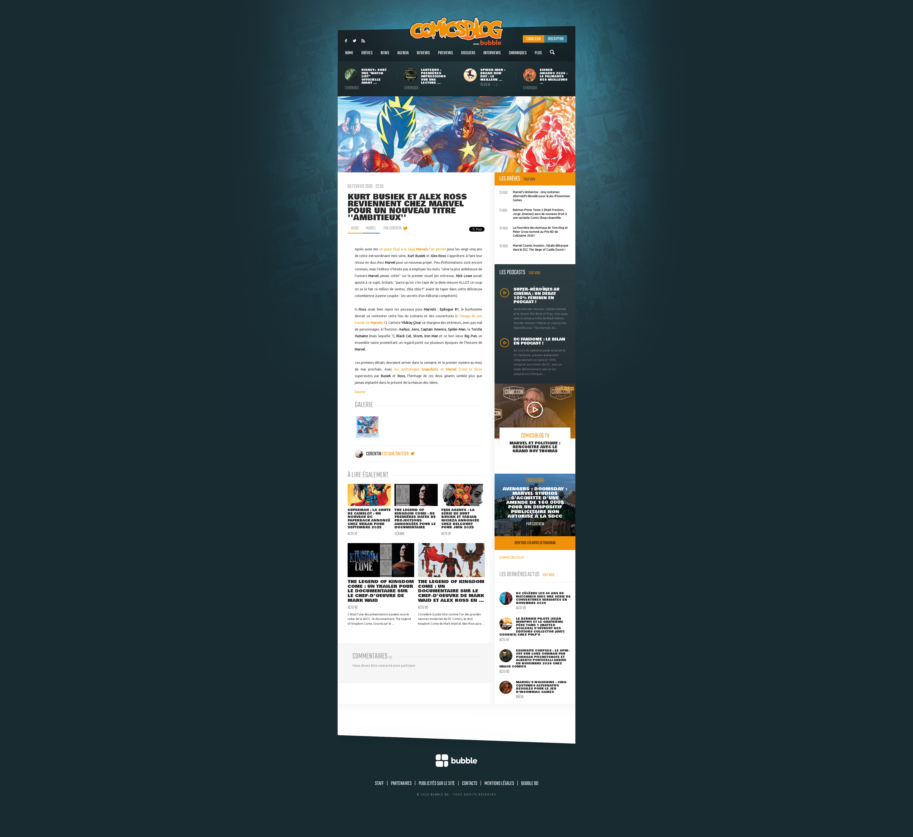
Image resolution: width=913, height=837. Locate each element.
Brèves (367, 53)
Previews (445, 53)
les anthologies (416, 369)
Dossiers (468, 53)
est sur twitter (395, 454)
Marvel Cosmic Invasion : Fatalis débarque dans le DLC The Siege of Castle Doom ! (533, 247)
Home (349, 53)
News (385, 53)
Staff (379, 783)
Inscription (555, 39)
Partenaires (401, 783)
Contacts (469, 783)
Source (360, 392)
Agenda (403, 53)
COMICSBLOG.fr (511, 557)
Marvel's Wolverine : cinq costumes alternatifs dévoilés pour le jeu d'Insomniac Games (534, 195)
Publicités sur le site (437, 783)
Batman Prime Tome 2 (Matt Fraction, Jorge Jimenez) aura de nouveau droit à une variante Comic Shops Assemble (533, 213)
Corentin (373, 454)
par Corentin (392, 228)
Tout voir (529, 179)
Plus (538, 53)
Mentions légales (499, 783)
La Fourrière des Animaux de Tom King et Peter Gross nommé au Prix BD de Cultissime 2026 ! (533, 231)
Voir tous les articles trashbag (535, 543)
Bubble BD (529, 783)
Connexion (533, 39)
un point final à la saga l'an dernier (412, 249)
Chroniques (518, 53)
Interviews (492, 53)
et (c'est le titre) (461, 369)
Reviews (423, 53)
